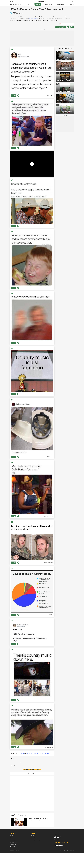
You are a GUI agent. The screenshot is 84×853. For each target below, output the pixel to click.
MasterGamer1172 (50, 456)
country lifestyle (34, 18)
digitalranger (51, 225)
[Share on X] (68, 27)
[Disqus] (32, 794)
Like (13, 765)
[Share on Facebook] (65, 27)
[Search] (12, 1)
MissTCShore (51, 614)
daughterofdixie (50, 287)
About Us (33, 838)
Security (67, 850)
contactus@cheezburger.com (61, 842)
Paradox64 (51, 147)
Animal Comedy (13, 842)
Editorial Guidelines (35, 840)
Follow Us (21, 753)
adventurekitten (50, 95)
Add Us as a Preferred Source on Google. (38, 753)
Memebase (12, 840)
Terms (60, 850)
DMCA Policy (72, 850)
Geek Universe (13, 844)
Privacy (63, 850)
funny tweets (19, 762)
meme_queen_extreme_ (49, 516)
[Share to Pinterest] (71, 27)
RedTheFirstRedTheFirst (49, 562)
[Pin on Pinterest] (18, 95)
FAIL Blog (12, 838)
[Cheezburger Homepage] (42, 1)
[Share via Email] (73, 27)
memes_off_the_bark (49, 747)
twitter (12, 762)
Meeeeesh (15, 12)
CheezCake (12, 846)
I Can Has (12, 835)
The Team (33, 835)
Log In (73, 1)
